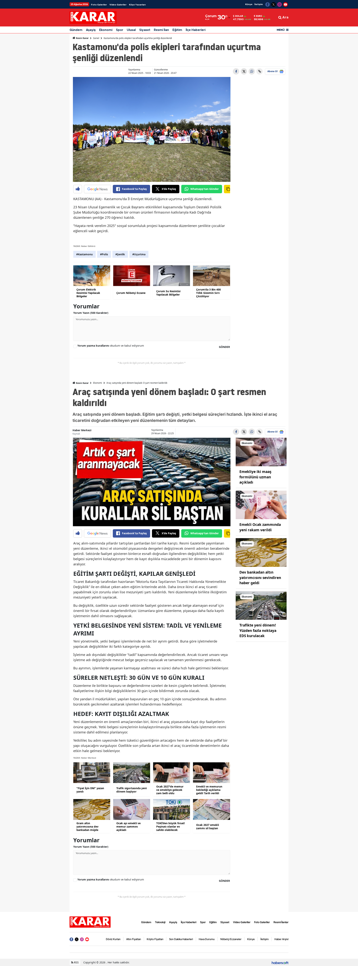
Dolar (239, 16)
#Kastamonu (84, 254)
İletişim (258, 4)
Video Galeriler (117, 5)
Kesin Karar (82, 38)
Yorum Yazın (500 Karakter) (90, 313)
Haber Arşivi (281, 939)
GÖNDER (224, 347)
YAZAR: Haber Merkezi (84, 757)
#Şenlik (120, 254)
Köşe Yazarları (137, 5)
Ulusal (131, 30)
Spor (119, 30)
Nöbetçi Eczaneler (230, 939)
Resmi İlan (161, 30)
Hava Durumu (207, 939)
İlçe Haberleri (195, 30)
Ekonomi (105, 30)
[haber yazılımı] (280, 962)
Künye (248, 4)
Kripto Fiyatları (155, 939)
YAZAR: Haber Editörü (84, 246)
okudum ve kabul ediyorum (110, 345)
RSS (76, 962)
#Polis (104, 254)
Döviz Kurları (113, 939)
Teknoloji (160, 922)
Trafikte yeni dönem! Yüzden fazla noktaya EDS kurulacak (257, 630)
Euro (259, 16)
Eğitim (177, 30)
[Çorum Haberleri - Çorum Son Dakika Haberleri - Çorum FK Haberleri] (90, 922)
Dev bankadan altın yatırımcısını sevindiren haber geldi (260, 577)
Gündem (76, 30)
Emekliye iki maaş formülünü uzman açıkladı (255, 477)
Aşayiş (91, 30)
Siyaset (144, 30)
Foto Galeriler (99, 5)
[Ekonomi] (261, 452)
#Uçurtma (138, 254)
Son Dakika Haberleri (181, 939)
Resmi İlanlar (281, 922)
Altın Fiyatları (133, 939)
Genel (96, 38)
